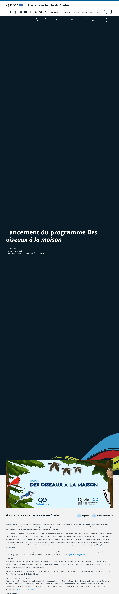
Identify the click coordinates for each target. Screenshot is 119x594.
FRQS (25, 589)
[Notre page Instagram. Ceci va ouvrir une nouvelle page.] (20, 12)
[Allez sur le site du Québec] (14, 5)
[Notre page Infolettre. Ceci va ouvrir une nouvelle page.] (46, 12)
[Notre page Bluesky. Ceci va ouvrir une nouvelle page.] (41, 12)
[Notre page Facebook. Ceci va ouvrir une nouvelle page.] (15, 12)
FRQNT (33, 589)
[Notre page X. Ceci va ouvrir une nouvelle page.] (30, 12)
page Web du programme (76, 555)
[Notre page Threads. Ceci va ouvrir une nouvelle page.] (36, 12)
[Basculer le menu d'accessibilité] (111, 12)
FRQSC (18, 589)
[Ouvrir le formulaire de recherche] (105, 12)
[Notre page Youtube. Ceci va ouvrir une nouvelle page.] (25, 12)
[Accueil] (7, 515)
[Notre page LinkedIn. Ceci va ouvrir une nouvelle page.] (10, 12)
